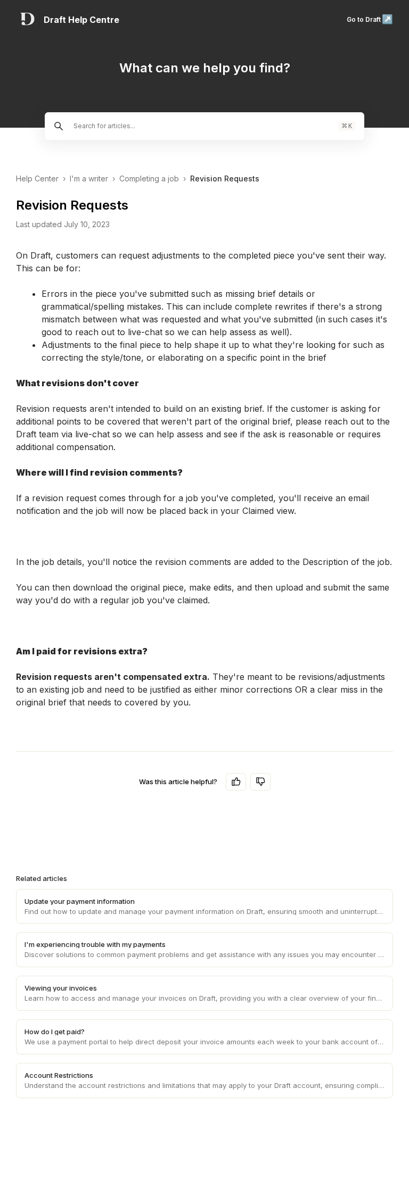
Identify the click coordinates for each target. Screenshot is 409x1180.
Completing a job (149, 178)
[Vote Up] (236, 782)
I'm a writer (89, 178)
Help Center (37, 178)
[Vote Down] (260, 782)
